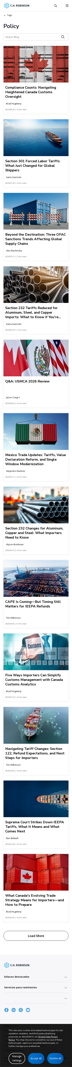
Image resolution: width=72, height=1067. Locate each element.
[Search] (63, 37)
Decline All (55, 1058)
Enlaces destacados (16, 976)
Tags (9, 15)
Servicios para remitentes (20, 987)
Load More (36, 936)
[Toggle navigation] (67, 5)
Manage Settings (16, 1058)
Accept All (36, 1058)
